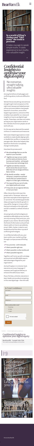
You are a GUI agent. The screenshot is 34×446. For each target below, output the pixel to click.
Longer (10, 311)
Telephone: (8, 300)
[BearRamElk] (11, 5)
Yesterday (10, 307)
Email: (6, 295)
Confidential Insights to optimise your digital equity (16, 335)
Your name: (8, 290)
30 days (10, 309)
